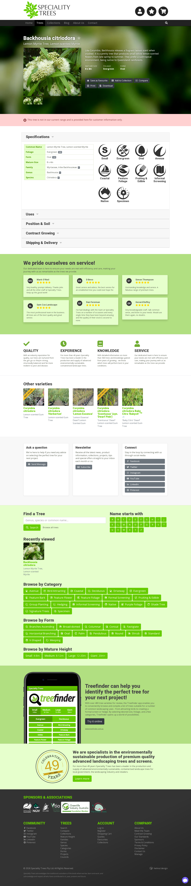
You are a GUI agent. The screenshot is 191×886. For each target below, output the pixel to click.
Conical (113, 626)
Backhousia (52, 172)
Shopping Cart (104, 833)
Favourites (102, 839)
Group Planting (38, 604)
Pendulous (99, 633)
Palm (81, 633)
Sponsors (139, 839)
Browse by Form (38, 620)
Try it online (94, 721)
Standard (154, 633)
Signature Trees (39, 611)
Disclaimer (139, 848)
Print (92, 85)
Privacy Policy (140, 845)
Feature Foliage (90, 597)
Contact (92, 23)
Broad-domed (71, 626)
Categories (65, 848)
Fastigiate (132, 626)
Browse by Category (42, 584)
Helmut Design (161, 868)
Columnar (94, 626)
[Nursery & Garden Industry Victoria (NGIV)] (36, 807)
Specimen (63, 611)
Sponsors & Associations (47, 797)
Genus (63, 842)
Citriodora (52, 177)
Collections (53, 23)
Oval (49, 157)
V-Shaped (35, 640)
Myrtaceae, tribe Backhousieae (62, 167)
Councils (64, 857)
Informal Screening (87, 604)
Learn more (82, 778)
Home (29, 23)
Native (112, 604)
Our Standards (141, 836)
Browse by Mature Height (47, 649)
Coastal (78, 591)
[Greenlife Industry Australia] (75, 807)
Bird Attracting (56, 591)
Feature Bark (37, 597)
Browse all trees (50, 527)
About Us (78, 23)
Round (118, 633)
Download (107, 85)
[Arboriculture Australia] (27, 807)
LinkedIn (134, 484)
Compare (143, 80)
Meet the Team (141, 830)
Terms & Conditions (144, 842)
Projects (64, 854)
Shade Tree (157, 604)
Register (101, 830)
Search (33, 527)
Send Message (38, 464)
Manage (138, 854)
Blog (66, 23)
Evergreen (52, 152)
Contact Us (139, 851)
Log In (100, 828)
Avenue (34, 591)
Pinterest (134, 490)
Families (64, 839)
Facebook (135, 461)
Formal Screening (119, 597)
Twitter (133, 467)
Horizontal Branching (42, 633)
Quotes (101, 836)
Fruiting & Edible (148, 597)
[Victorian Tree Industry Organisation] (55, 807)
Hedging (61, 604)
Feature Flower (62, 597)
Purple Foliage (133, 604)
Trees (40, 23)
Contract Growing (143, 833)
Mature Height (67, 836)
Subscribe (85, 467)
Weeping (55, 640)
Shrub (135, 633)
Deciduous (98, 591)
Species (64, 845)
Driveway (119, 591)
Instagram (135, 472)
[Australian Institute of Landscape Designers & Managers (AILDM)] (45, 807)
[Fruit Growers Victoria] (99, 807)
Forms (63, 851)
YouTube (134, 478)
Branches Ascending (41, 626)
